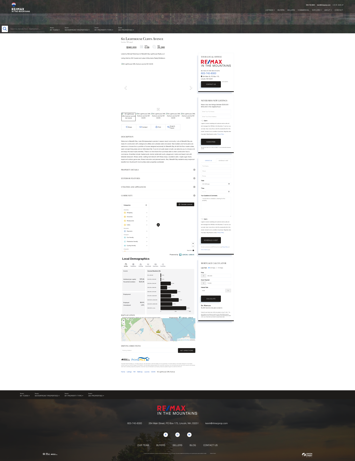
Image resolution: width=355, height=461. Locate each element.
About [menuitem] (327, 10)
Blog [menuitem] (193, 445)
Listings (129, 372)
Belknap (140, 372)
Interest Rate (204, 287)
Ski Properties (125, 30)
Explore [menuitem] (316, 10)
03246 (153, 372)
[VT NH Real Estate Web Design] (307, 455)
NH (134, 372)
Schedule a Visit (223, 160)
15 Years (220, 268)
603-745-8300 (310, 5)
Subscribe (210, 142)
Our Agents (225, 81)
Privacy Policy (220, 134)
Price (202, 272)
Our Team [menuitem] (143, 445)
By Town (54, 30)
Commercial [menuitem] (303, 10)
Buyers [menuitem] (281, 10)
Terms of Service (204, 249)
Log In (335, 5)
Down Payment (205, 280)
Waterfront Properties (76, 30)
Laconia (146, 372)
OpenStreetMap (185, 340)
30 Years (212, 268)
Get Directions (186, 350)
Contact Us (211, 84)
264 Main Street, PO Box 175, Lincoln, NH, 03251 (174, 423)
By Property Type (103, 30)
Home (123, 372)
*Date (202, 180)
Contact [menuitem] (339, 10)
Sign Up (340, 5)
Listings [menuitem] (269, 10)
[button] (5, 29)
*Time (202, 188)
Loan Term (204, 268)
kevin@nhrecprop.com (324, 5)
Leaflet (179, 340)
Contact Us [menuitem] (210, 445)
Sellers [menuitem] (291, 10)
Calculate (210, 299)
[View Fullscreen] (123, 327)
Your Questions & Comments (209, 195)
